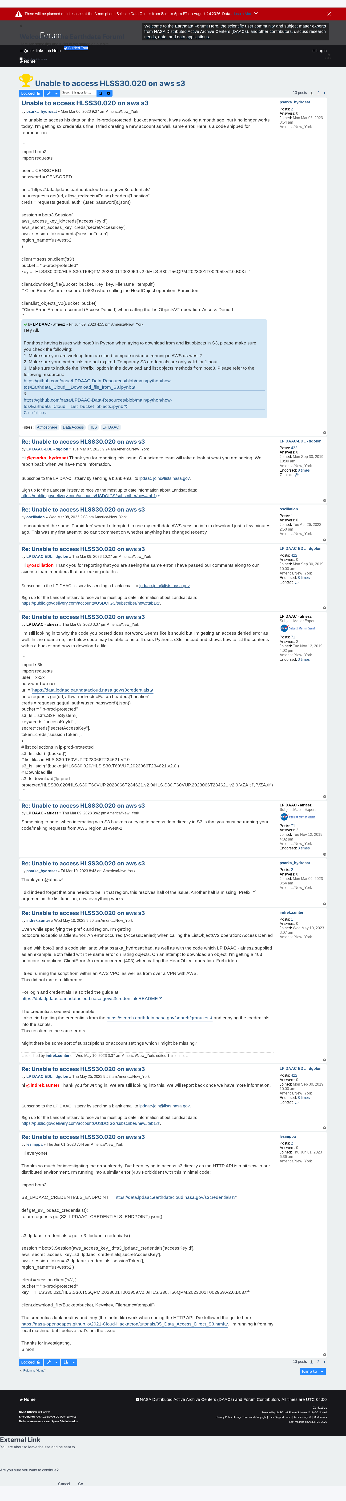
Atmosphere (47, 427)
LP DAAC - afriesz (49, 324)
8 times (304, 470)
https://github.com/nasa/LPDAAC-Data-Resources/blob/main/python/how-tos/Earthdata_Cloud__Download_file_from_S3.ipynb (98, 384)
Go (80, 1484)
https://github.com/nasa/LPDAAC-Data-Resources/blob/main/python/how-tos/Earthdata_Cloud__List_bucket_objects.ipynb (98, 403)
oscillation (289, 509)
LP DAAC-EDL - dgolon (301, 441)
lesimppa (288, 1136)
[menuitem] (208, 1399)
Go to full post (35, 413)
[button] (318, 93)
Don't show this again (35, 59)
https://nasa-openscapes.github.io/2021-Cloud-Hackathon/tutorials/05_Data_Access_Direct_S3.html (122, 1323)
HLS (93, 427)
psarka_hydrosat (295, 102)
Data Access (73, 427)
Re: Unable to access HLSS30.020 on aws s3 (83, 441)
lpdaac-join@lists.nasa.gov (164, 478)
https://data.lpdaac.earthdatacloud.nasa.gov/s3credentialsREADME (89, 998)
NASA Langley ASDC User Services (56, 1416)
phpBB (279, 1412)
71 (293, 637)
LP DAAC (111, 427)
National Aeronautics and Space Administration (48, 1421)
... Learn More (242, 13)
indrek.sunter (291, 913)
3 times (304, 659)
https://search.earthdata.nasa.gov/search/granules (157, 1017)
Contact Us (320, 1407)
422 (294, 448)
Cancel (64, 1484)
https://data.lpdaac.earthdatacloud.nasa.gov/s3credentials (90, 690)
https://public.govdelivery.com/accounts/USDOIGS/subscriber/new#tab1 (88, 495)
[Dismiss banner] (329, 14)
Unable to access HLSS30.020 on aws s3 (110, 83)
